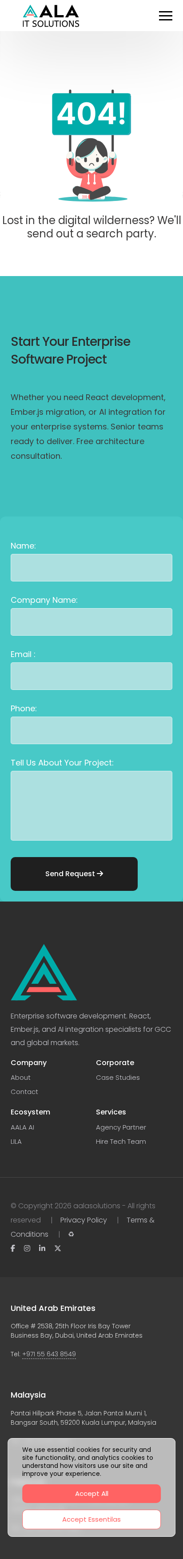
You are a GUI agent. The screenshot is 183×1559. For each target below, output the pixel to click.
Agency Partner (121, 1127)
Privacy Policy (83, 1220)
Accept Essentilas (91, 1519)
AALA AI (22, 1127)
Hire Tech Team (121, 1141)
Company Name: (44, 599)
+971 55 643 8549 (49, 1354)
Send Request (71, 874)
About (21, 1077)
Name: (23, 545)
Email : (23, 654)
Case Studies (118, 1077)
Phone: (24, 708)
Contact (24, 1091)
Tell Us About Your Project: (62, 762)
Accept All (91, 1493)
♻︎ (71, 1234)
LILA (16, 1141)
